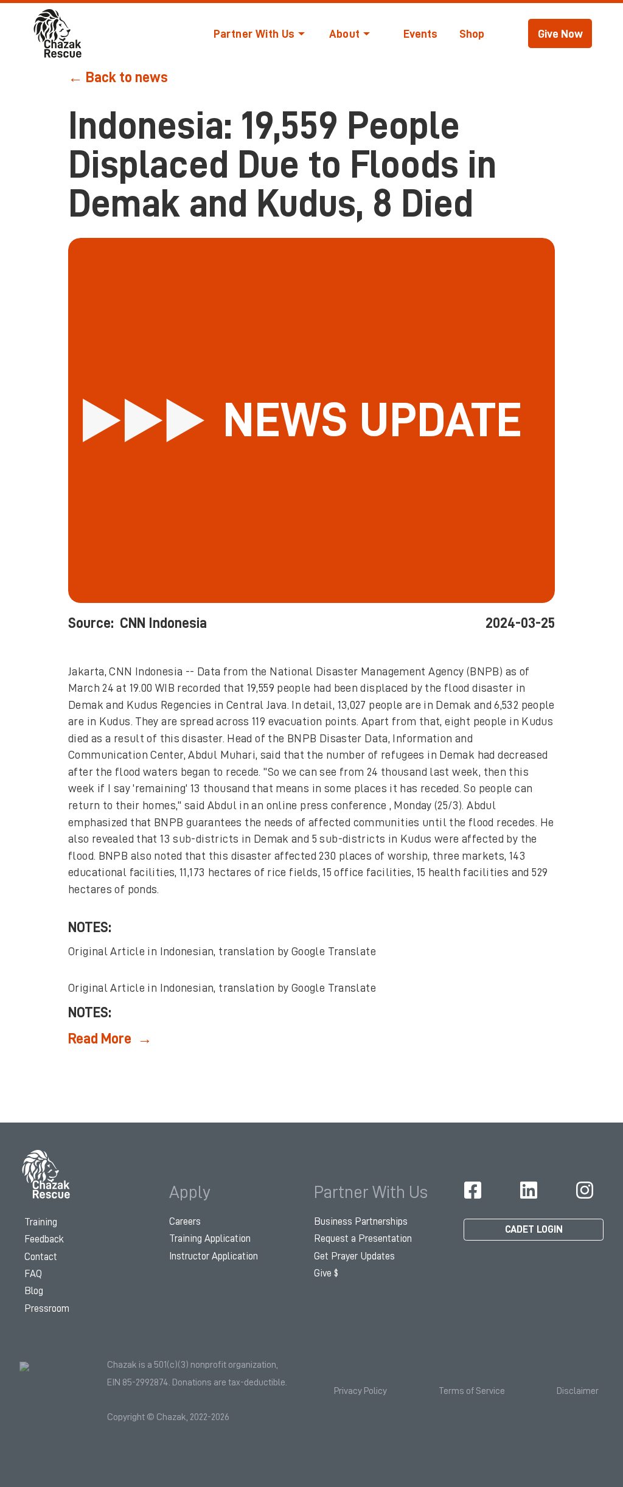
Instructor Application (213, 1256)
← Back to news (118, 77)
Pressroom (46, 1308)
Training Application (210, 1238)
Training (40, 1222)
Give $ (326, 1273)
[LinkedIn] (529, 1190)
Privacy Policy (360, 1391)
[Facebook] (473, 1190)
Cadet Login (534, 1229)
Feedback (44, 1239)
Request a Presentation (363, 1238)
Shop (471, 34)
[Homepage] (46, 1174)
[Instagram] (585, 1190)
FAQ (33, 1274)
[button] (259, 33)
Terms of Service (472, 1391)
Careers (185, 1221)
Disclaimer (578, 1391)
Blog (33, 1291)
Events (420, 34)
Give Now (560, 34)
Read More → (110, 1038)
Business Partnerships (361, 1221)
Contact (40, 1257)
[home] (58, 33)
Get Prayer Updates (354, 1256)
